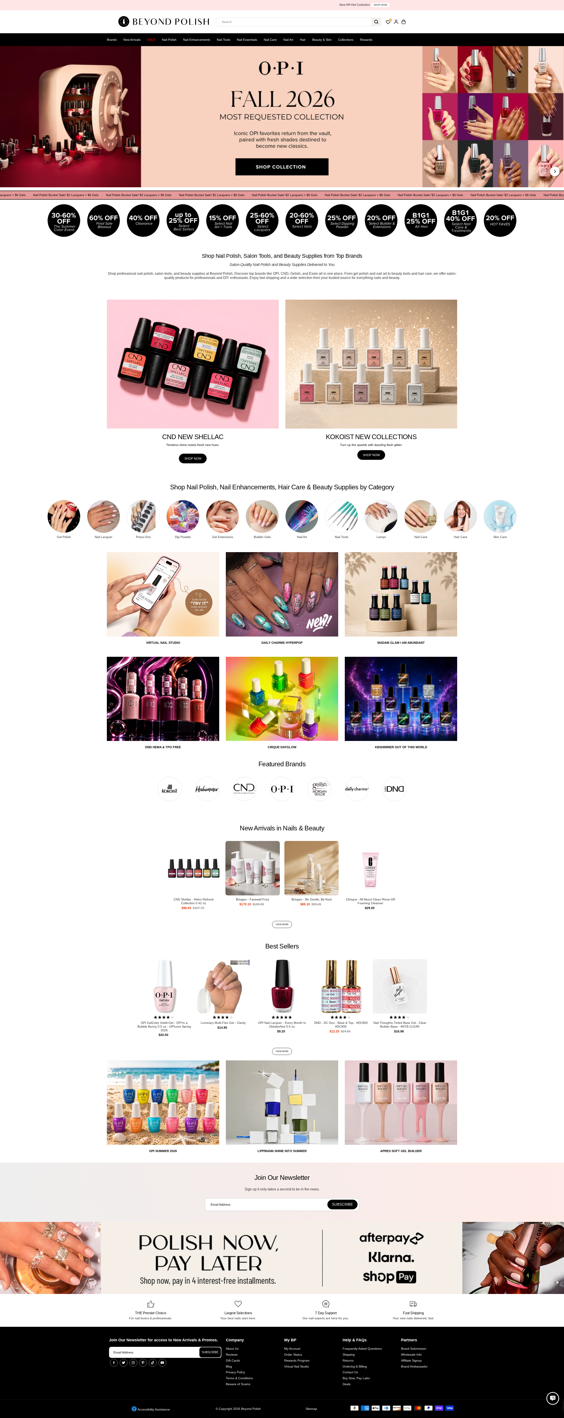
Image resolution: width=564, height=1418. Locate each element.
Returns (348, 1360)
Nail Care (270, 39)
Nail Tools (223, 39)
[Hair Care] (460, 516)
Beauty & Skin (322, 39)
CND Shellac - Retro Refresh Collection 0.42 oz (194, 901)
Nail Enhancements (196, 39)
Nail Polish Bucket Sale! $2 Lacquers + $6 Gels (95, 195)
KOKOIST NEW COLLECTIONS (371, 436)
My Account (292, 1348)
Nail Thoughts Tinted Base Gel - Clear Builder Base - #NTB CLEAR (399, 1024)
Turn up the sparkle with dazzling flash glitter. (371, 445)
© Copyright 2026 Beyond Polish (238, 1409)
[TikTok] (153, 1363)
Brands (112, 39)
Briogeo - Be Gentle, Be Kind (311, 899)
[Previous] (541, 171)
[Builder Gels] (262, 516)
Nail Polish (169, 39)
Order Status (293, 1354)
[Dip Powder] (182, 516)
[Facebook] (114, 1363)
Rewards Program (297, 1360)
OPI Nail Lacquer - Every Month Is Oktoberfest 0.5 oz (282, 1024)
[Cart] (403, 22)
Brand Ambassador (414, 1366)
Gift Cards (233, 1360)
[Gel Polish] (63, 516)
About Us (232, 1348)
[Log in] (396, 22)
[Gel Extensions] (222, 516)
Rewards (366, 39)
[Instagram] (133, 1363)
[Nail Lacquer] (103, 516)
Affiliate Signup (411, 1360)
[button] (552, 1398)
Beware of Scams (238, 1384)
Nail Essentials (247, 39)
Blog (229, 1366)
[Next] (555, 171)
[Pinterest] (143, 1363)
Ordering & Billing (355, 1366)
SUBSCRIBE (210, 1352)
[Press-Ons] (143, 516)
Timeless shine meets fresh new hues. (192, 445)
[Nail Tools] (341, 516)
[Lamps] (381, 516)
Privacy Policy (235, 1372)
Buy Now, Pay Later (356, 1378)
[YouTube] (162, 1363)
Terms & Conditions (239, 1378)
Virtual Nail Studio (296, 1366)
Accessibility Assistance (153, 1409)
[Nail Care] (420, 516)
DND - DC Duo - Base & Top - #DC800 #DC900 (341, 1024)
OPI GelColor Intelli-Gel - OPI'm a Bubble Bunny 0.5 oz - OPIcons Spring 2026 (164, 1026)
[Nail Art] (301, 516)
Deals (347, 1384)
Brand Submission (413, 1348)
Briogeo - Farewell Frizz (252, 899)
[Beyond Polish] (165, 22)
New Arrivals (132, 39)
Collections (345, 39)
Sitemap (311, 1409)
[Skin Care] (500, 516)
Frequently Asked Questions (362, 1348)
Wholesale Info (411, 1354)
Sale (151, 39)
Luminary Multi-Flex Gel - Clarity (223, 1023)
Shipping (349, 1354)
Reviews (231, 1354)
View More (282, 924)
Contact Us (350, 1372)
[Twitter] (123, 1363)
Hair (303, 39)
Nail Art (288, 39)
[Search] (376, 21)
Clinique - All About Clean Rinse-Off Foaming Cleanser (370, 901)
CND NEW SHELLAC (193, 436)
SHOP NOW (192, 458)
